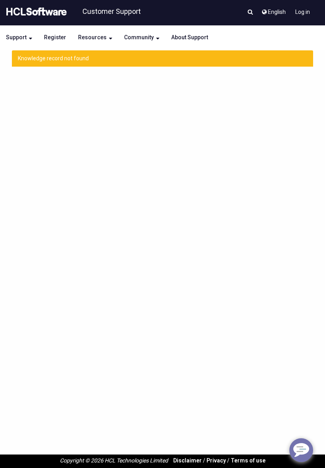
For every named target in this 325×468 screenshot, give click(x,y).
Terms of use (248, 460)
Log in (302, 12)
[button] (250, 13)
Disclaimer (187, 460)
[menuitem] (273, 10)
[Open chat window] (301, 450)
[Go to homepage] (35, 12)
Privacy (216, 460)
